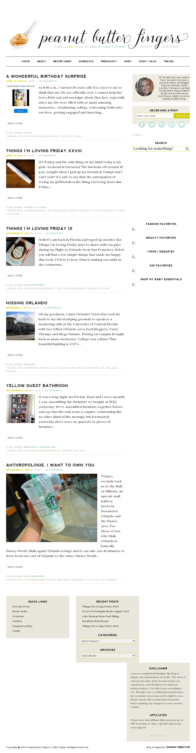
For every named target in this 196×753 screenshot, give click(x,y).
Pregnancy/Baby (22, 626)
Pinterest (172, 124)
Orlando (30, 364)
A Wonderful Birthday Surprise (46, 76)
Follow (137, 135)
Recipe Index (20, 611)
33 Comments (54, 470)
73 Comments (53, 390)
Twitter (153, 124)
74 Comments (52, 308)
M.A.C (89, 580)
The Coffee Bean (74, 288)
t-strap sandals (103, 210)
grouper (63, 580)
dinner (51, 580)
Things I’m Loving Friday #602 (100, 606)
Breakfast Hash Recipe (95, 621)
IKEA (82, 450)
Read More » (16, 123)
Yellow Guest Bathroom (37, 385)
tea (58, 288)
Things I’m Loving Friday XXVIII (44, 151)
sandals (84, 210)
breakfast (54, 450)
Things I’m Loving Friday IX (39, 228)
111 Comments (47, 155)
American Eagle (35, 210)
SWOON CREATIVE (178, 747)
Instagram (162, 124)
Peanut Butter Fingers (98, 36)
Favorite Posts (21, 606)
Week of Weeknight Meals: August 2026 (105, 611)
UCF (102, 368)
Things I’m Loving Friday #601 (100, 626)
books (73, 210)
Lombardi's (77, 580)
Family (16, 630)
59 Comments (54, 233)
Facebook (143, 124)
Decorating (47, 447)
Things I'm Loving (35, 207)
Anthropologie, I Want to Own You (50, 465)
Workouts (18, 616)
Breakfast (31, 447)
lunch (78, 136)
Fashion (17, 621)
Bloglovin (181, 124)
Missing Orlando (26, 303)
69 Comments (47, 81)
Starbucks (91, 368)
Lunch (28, 133)
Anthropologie (34, 136)
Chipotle (66, 136)
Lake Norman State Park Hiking (100, 616)
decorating (70, 450)
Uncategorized (34, 285)
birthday (53, 136)
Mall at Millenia (58, 368)
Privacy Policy (158, 735)
